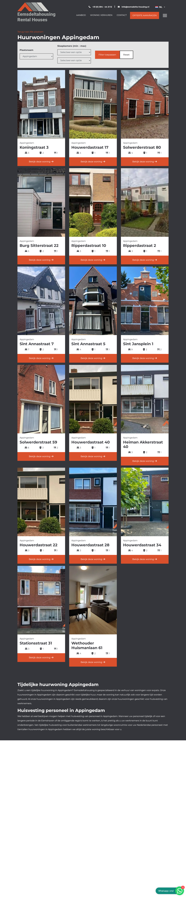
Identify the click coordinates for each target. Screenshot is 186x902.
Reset (126, 54)
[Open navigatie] (165, 15)
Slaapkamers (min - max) (71, 46)
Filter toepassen (107, 54)
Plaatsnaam (26, 50)
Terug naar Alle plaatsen (30, 31)
